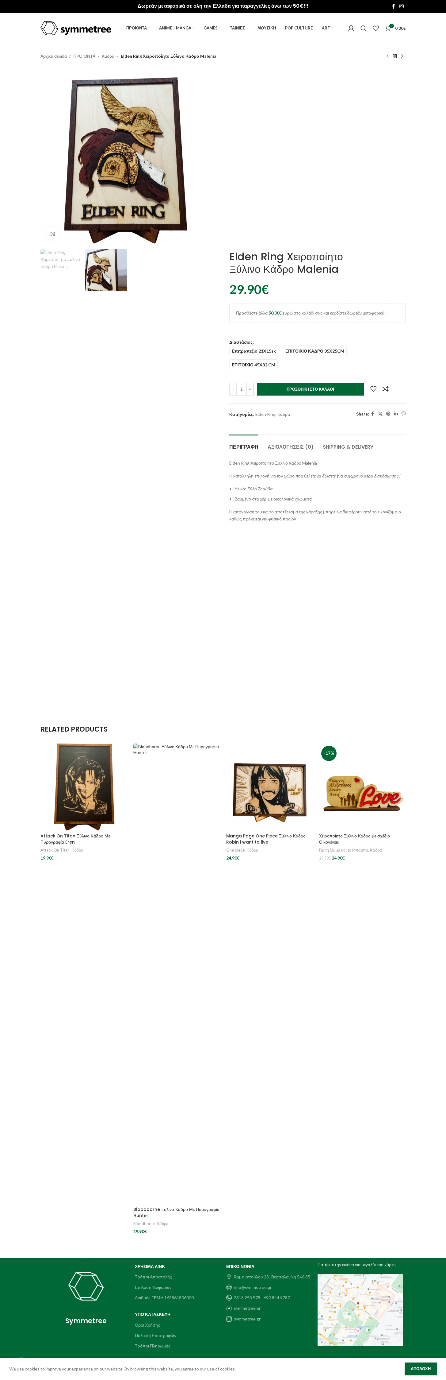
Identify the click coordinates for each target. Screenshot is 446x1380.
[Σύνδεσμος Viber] (404, 414)
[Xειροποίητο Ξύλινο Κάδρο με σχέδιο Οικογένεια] (362, 787)
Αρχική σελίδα (53, 56)
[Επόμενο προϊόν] (402, 56)
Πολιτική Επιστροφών (155, 1335)
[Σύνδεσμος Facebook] (393, 6)
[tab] (243, 444)
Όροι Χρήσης (147, 1325)
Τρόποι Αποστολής (153, 1276)
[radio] (253, 351)
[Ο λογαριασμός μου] (351, 28)
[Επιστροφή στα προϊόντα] (394, 56)
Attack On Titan (55, 850)
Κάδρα (108, 56)
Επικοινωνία (240, 1266)
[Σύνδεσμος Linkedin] (396, 414)
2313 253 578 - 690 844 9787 (262, 1297)
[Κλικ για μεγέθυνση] (52, 234)
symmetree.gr (247, 1308)
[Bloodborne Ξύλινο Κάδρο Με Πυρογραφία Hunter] (176, 974)
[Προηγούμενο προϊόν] (387, 56)
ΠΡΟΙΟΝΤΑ (84, 56)
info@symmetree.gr (253, 1287)
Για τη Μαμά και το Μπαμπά (343, 850)
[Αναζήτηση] (363, 28)
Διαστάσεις (241, 342)
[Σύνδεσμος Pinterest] (388, 414)
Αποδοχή (421, 1368)
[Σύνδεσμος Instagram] (401, 6)
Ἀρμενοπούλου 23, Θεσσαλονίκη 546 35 (272, 1276)
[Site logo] (76, 27)
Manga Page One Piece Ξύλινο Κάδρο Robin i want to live (266, 839)
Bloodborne (144, 1223)
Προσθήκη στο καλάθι (310, 389)
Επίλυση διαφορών (153, 1287)
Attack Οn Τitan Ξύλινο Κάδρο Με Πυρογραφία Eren (75, 839)
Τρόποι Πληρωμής (152, 1345)
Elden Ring (265, 414)
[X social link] (380, 414)
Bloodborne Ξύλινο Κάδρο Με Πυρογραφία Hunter (176, 1212)
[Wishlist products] (376, 28)
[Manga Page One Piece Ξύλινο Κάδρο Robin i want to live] (269, 787)
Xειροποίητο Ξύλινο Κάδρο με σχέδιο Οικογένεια (354, 839)
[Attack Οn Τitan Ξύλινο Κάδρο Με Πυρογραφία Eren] (83, 787)
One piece (235, 850)
